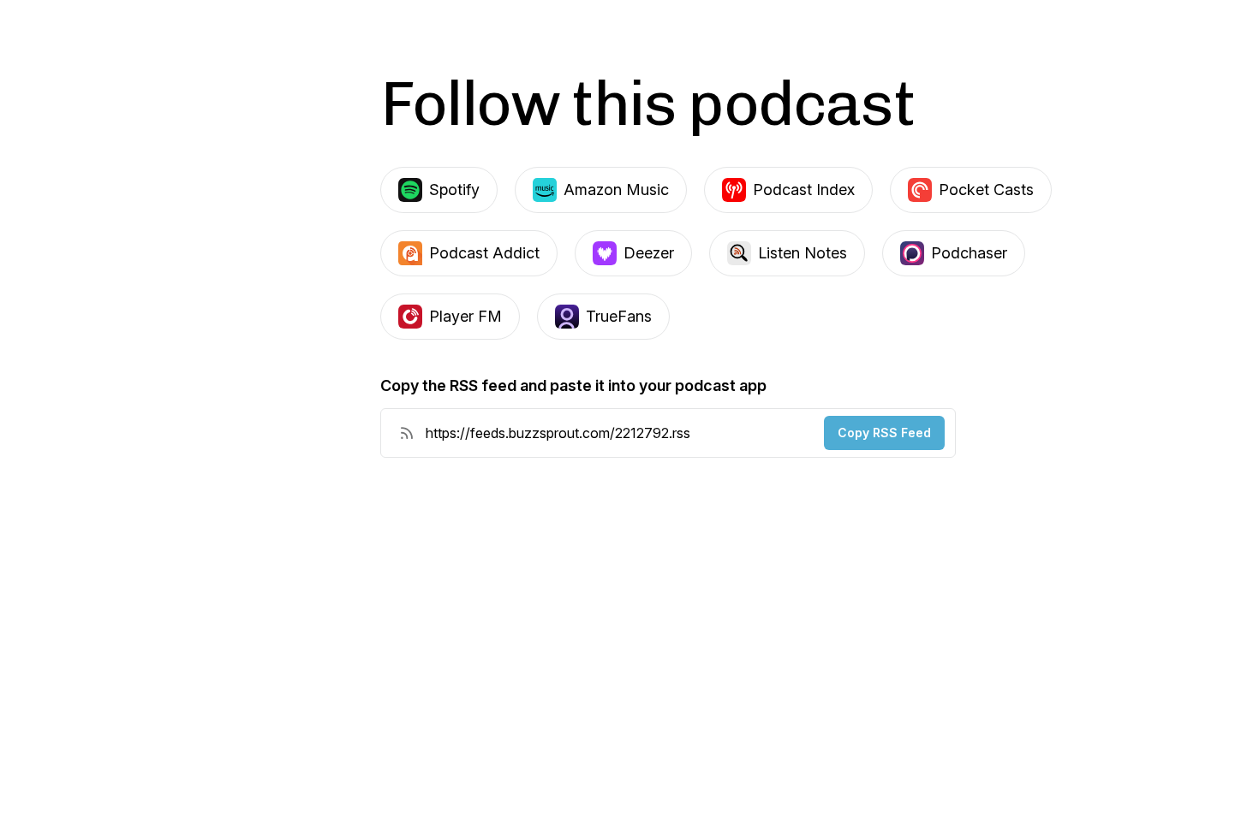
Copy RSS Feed (884, 432)
